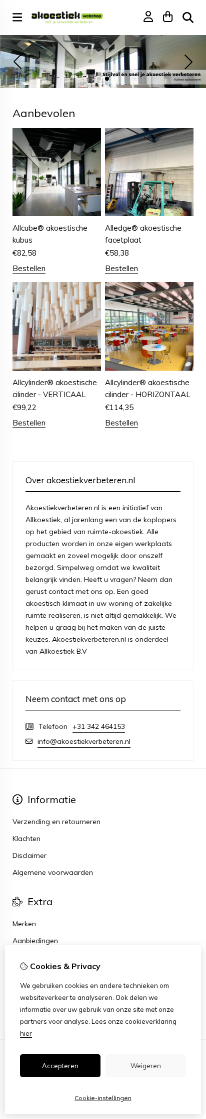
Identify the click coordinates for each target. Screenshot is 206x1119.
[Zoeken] (188, 17)
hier (26, 1033)
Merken (24, 923)
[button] (99, 79)
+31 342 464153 (98, 726)
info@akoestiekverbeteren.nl (84, 741)
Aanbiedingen (35, 940)
